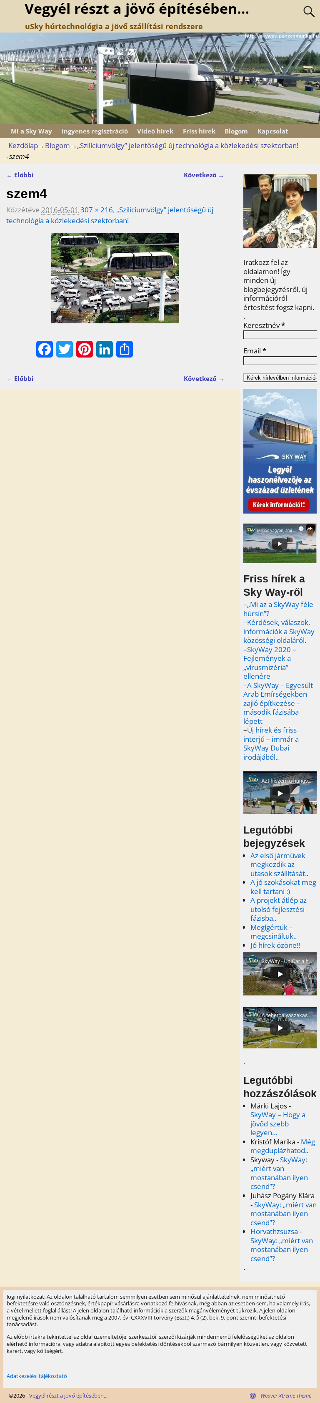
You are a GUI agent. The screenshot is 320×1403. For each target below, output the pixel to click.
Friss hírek (199, 131)
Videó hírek (155, 131)
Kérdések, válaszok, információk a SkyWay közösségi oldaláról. (279, 631)
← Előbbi (20, 175)
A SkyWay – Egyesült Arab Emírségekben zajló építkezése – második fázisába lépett (278, 703)
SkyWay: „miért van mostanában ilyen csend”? (279, 1173)
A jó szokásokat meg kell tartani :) (283, 886)
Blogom (236, 131)
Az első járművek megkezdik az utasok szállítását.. (279, 864)
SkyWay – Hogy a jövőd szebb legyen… (277, 1123)
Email (254, 350)
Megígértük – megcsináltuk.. (273, 931)
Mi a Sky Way (31, 131)
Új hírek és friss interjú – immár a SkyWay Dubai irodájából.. (271, 743)
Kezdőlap (23, 145)
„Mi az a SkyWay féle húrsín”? (278, 608)
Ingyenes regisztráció (95, 131)
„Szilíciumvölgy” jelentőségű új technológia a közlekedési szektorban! (187, 145)
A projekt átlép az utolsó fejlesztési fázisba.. (278, 909)
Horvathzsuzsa (274, 1231)
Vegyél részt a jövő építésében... (68, 1395)
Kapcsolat (273, 131)
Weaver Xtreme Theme (285, 1395)
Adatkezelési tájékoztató (37, 1376)
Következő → (204, 175)
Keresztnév (264, 325)
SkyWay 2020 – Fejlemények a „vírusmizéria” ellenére (269, 663)
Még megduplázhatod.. (282, 1146)
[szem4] (115, 283)
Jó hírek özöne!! (275, 945)
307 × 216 (96, 209)
